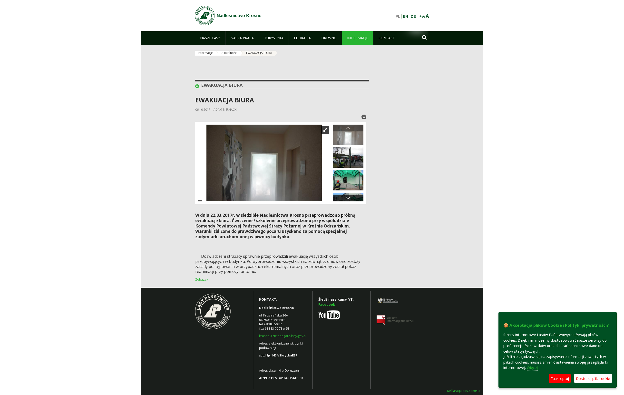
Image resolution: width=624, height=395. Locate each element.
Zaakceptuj (560, 378)
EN (405, 17)
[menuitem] (210, 38)
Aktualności (229, 53)
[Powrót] (198, 86)
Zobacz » (201, 279)
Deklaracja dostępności (463, 391)
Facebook (326, 304)
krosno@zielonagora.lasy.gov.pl (282, 336)
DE (413, 17)
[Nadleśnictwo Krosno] (204, 15)
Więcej (532, 367)
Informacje (205, 53)
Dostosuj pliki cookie (593, 378)
